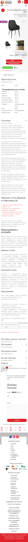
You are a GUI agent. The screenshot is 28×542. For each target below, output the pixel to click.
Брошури (13, 459)
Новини (13, 450)
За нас (13, 452)
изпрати (17, 420)
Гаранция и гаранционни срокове (15, 456)
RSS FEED (14, 531)
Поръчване (14, 475)
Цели (12, 448)
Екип (12, 446)
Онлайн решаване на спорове (14, 492)
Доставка (13, 481)
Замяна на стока (16, 495)
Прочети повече (9, 537)
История (13, 443)
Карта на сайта (14, 528)
